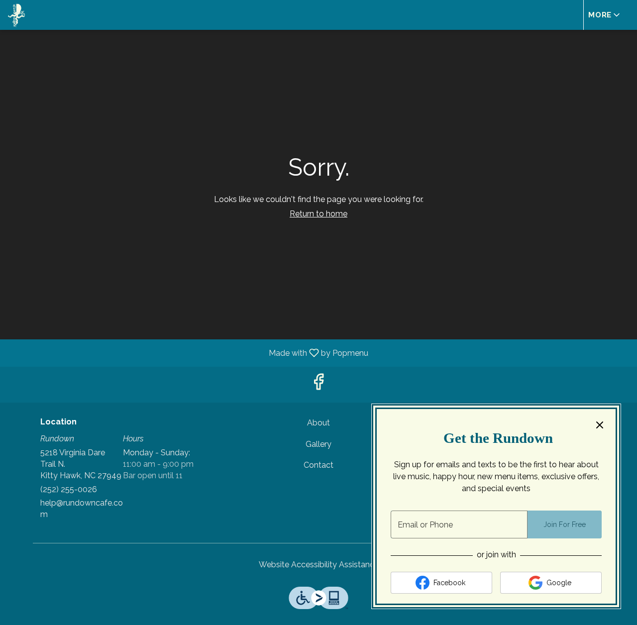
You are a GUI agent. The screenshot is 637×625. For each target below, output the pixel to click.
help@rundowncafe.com (81, 508)
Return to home (318, 213)
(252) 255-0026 (68, 489)
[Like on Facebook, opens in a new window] (318, 384)
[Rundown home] (53, 14)
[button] (605, 15)
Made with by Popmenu (187, 352)
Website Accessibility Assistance (319, 564)
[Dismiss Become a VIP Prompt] (600, 425)
